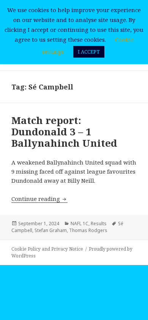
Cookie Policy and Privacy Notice (47, 249)
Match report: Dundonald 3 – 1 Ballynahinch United (64, 131)
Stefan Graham (51, 230)
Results (99, 223)
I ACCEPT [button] (89, 51)
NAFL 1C (79, 223)
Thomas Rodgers (88, 230)
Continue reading (39, 198)
